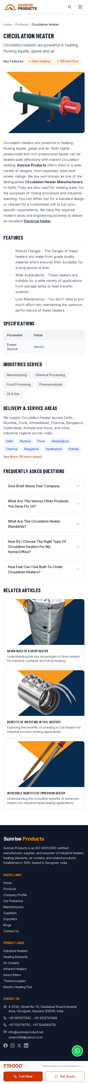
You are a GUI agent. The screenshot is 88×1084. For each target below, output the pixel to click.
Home (7, 24)
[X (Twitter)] (19, 1045)
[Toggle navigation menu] (80, 7)
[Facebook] (5, 1045)
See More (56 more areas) (22, 456)
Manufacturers (13, 907)
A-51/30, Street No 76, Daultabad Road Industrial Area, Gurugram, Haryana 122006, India (43, 1009)
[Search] (69, 7)
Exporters (10, 919)
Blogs (7, 925)
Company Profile (15, 895)
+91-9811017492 (20, 1018)
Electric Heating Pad (17, 987)
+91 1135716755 (20, 1025)
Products (21, 24)
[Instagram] (12, 1045)
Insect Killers (12, 975)
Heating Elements (15, 957)
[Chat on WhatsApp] (77, 1050)
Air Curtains (11, 963)
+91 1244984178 (44, 1025)
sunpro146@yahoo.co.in (26, 1037)
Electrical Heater (37, 221)
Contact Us (11, 931)
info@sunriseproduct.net (26, 1032)
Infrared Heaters (14, 969)
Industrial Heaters (15, 951)
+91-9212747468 (45, 1018)
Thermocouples (14, 981)
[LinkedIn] (26, 1045)
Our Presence (13, 901)
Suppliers (10, 913)
